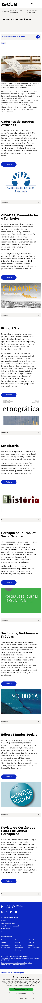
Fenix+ (17, 940)
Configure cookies (21, 998)
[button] (38, 37)
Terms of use (5, 965)
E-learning (18, 942)
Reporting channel (18, 965)
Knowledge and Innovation (11, 926)
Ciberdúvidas (5, 948)
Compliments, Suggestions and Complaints (16, 963)
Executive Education (8, 923)
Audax (3, 921)
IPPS (2, 931)
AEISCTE (31, 942)
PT (32, 4)
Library (3, 942)
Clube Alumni (33, 940)
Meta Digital (5, 929)
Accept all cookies (21, 989)
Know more (21, 994)
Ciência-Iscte (5, 940)
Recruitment (5, 945)
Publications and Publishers (16, 11)
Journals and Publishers (32, 11)
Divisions (18, 945)
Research (5, 11)
